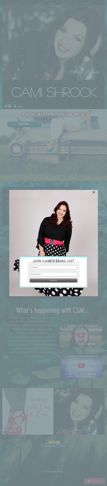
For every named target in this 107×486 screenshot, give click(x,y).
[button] (94, 192)
